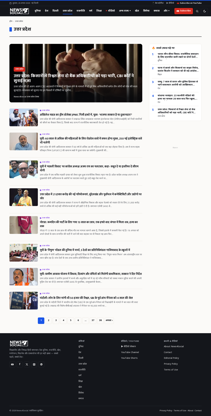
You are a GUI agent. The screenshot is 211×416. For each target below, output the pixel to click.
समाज (157, 10)
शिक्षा (99, 10)
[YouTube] (12, 364)
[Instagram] (34, 364)
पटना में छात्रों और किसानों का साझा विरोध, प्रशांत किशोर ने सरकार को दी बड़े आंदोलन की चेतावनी (178, 70)
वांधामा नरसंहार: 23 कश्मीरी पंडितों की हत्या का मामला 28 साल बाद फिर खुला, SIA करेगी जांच (176, 97)
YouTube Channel (130, 352)
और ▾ (167, 10)
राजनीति (81, 10)
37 (93, 320)
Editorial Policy (171, 358)
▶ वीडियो (170, 3)
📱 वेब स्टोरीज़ (158, 3)
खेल (137, 10)
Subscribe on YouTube (191, 3)
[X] (27, 364)
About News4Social (174, 346)
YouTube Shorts (129, 358)
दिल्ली (56, 10)
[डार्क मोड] (205, 11)
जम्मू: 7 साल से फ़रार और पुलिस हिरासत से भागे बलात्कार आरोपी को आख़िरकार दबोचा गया (178, 84)
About (190, 410)
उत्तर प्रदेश (67, 10)
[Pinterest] (41, 364)
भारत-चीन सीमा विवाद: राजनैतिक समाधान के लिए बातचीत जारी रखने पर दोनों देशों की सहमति (178, 56)
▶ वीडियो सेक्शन (128, 346)
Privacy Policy (171, 364)
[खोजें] (197, 11)
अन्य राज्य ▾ (125, 10)
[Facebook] (20, 364)
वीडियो (111, 10)
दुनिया (38, 10)
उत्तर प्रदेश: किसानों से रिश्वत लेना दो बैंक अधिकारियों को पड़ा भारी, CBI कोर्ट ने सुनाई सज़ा (176, 111)
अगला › (109, 320)
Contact (168, 352)
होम (10, 21)
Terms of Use (171, 369)
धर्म (90, 10)
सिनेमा (146, 10)
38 (100, 320)
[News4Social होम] (19, 11)
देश (46, 10)
